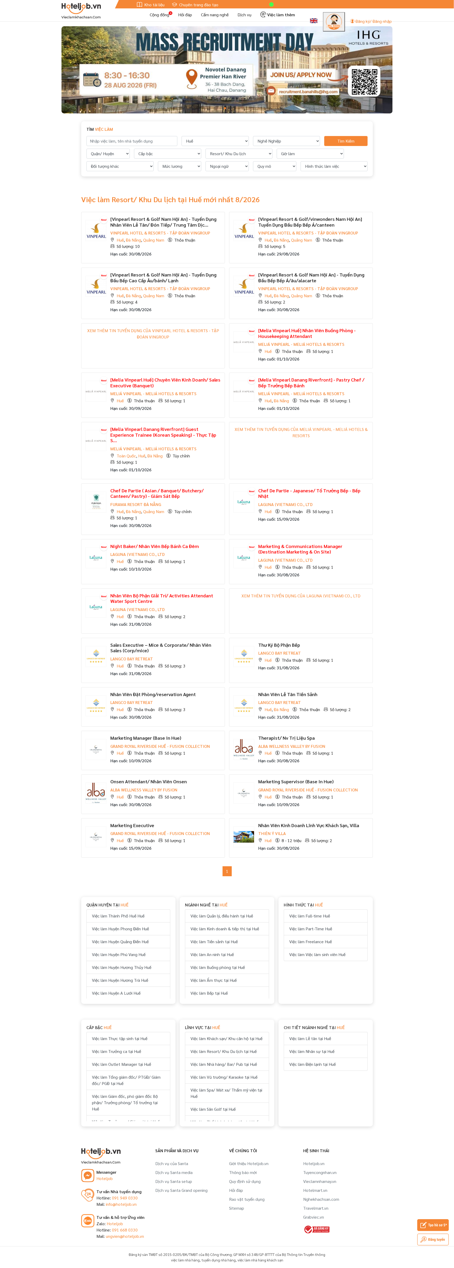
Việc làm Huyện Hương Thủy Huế (121, 967)
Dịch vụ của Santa (171, 1163)
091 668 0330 (125, 1230)
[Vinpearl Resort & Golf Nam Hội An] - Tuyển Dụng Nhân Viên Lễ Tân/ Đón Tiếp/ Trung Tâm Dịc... (163, 222)
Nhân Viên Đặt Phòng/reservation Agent (153, 694)
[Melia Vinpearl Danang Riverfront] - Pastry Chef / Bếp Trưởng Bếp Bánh (311, 382)
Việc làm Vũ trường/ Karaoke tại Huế (223, 1077)
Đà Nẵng (133, 240)
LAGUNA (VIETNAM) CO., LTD (285, 504)
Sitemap (236, 1208)
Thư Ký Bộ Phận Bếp (279, 645)
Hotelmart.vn (315, 1190)
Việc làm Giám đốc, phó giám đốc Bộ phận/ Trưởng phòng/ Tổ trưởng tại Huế (125, 1102)
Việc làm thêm (280, 14)
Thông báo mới (243, 1172)
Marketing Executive (132, 825)
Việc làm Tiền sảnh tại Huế (214, 941)
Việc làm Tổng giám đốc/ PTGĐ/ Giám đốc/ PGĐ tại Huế (126, 1080)
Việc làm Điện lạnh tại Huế (312, 1064)
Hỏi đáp (185, 14)
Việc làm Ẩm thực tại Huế (213, 980)
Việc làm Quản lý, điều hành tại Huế (221, 916)
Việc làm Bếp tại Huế (209, 993)
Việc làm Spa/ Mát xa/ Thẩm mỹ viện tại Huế (226, 1093)
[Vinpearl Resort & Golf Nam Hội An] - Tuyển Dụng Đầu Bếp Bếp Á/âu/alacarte (311, 277)
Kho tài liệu (153, 4)
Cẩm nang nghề (215, 14)
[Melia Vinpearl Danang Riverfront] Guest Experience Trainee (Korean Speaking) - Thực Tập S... (163, 434)
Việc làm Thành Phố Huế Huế (118, 916)
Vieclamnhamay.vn (319, 1181)
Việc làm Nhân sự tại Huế (311, 1051)
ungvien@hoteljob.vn (125, 1236)
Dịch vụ (244, 14)
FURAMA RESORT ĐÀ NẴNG (135, 504)
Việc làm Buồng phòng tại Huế (217, 967)
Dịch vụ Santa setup (173, 1181)
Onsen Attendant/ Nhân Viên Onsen (148, 781)
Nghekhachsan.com (321, 1199)
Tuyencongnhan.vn (320, 1172)
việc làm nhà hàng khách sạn (260, 1259)
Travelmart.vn (315, 1208)
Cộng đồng (159, 14)
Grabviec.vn (313, 1217)
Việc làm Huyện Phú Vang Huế (119, 954)
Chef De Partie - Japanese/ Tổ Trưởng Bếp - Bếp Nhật (309, 493)
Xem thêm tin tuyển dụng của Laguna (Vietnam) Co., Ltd (300, 595)
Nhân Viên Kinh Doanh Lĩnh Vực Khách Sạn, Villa (308, 825)
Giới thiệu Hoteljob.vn (249, 1163)
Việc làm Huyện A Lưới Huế (116, 993)
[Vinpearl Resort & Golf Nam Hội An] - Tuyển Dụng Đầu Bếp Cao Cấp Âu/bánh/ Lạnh (163, 277)
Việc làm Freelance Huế (310, 941)
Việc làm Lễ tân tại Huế (310, 1038)
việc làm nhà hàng (185, 1259)
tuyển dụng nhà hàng (219, 1259)
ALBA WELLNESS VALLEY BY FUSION (291, 746)
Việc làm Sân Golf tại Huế (213, 1109)
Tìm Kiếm (345, 141)
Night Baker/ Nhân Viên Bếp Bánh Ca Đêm (154, 546)
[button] (225, 108)
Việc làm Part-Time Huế (310, 928)
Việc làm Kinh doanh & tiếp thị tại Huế (224, 928)
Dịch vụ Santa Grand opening (181, 1190)
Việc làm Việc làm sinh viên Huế (317, 954)
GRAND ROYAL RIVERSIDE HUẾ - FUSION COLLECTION (160, 746)
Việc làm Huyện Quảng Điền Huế (120, 941)
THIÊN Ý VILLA (272, 833)
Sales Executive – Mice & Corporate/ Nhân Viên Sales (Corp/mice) (160, 648)
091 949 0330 (125, 1198)
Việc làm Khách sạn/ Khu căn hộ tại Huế (226, 1038)
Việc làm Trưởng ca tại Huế (116, 1051)
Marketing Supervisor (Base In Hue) (296, 781)
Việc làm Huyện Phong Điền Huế (120, 928)
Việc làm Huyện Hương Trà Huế (120, 980)
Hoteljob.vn (313, 1163)
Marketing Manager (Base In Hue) (145, 738)
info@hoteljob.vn (121, 1204)
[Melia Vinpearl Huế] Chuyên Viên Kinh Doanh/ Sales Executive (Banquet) (165, 382)
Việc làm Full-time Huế (309, 916)
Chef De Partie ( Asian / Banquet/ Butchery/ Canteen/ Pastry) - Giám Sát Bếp (157, 493)
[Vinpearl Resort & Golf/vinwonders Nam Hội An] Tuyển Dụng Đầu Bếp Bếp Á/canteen (310, 222)
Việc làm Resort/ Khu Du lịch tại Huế (223, 1051)
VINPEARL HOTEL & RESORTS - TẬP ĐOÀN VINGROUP (160, 233)
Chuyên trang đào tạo (198, 4)
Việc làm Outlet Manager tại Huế (121, 1064)
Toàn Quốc (126, 455)
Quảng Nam (153, 240)
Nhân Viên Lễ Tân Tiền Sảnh (287, 694)
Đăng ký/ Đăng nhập (373, 21)
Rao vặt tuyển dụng (247, 1199)
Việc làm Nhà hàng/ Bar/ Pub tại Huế (223, 1064)
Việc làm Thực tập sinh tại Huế (119, 1038)
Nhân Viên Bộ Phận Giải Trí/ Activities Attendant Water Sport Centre (161, 598)
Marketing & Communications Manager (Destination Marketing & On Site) (300, 549)
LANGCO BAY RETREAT (131, 658)
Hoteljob (104, 1178)
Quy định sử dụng (245, 1181)
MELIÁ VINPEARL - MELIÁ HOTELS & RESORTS (301, 344)
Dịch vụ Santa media (174, 1172)
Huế (120, 240)
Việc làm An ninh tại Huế (212, 954)
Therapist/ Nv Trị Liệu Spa (286, 738)
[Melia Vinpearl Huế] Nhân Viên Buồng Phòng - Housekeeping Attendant (307, 333)
